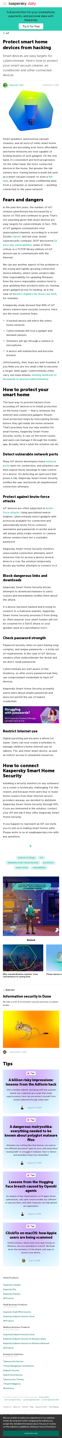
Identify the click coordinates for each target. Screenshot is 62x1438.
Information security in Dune (27, 996)
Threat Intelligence (11, 1384)
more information (48, 1427)
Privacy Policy (44, 1397)
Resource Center (41, 1407)
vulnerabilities (39, 867)
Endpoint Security (11, 1370)
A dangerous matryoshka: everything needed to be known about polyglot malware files (31, 1133)
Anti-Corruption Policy (13, 1400)
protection (48, 862)
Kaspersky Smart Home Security (23, 862)
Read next (10, 990)
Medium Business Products (16, 1327)
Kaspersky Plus (9, 1289)
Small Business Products (15, 1304)
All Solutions (8, 1388)
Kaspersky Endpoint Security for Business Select (24, 1339)
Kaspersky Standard (12, 1285)
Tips (32, 1073)
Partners (25, 1407)
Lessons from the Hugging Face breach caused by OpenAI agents (31, 1186)
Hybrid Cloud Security (12, 1375)
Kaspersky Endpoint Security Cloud (18, 1316)
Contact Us (7, 1407)
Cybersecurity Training (13, 1379)
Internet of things (26, 857)
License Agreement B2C (31, 1400)
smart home (22, 867)
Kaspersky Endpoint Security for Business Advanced (26, 1343)
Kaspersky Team (16, 85)
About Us (16, 1407)
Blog (31, 1407)
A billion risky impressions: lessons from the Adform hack (31, 1082)
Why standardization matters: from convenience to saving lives (20, 975)
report (16, 236)
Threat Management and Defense (18, 1366)
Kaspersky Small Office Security (17, 1312)
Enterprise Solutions (13, 1354)
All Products (8, 1298)
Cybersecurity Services (13, 1361)
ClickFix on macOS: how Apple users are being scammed (31, 1235)
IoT (7, 33)
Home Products (10, 1278)
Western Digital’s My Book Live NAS (34, 294)
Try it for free (31, 26)
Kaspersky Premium (11, 1294)
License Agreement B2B (50, 1400)
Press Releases (54, 1407)
